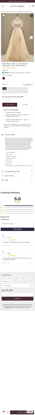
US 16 (15, 91)
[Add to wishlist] (3, 15)
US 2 (4, 88)
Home (2, 11)
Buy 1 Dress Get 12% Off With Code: (12, 96)
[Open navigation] (3, 6)
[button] (9, 68)
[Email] (7, 412)
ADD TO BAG (22, 412)
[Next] (31, 37)
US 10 (24, 88)
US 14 (10, 91)
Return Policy (9, 176)
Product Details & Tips (12, 171)
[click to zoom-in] (31, 15)
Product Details (10, 134)
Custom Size (23, 91)
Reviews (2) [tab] (5, 217)
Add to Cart (10, 104)
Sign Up (17, 298)
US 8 (19, 88)
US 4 (9, 88)
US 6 (14, 88)
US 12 (4, 91)
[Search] (30, 6)
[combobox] (32, 223)
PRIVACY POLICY (9, 307)
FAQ (6, 180)
